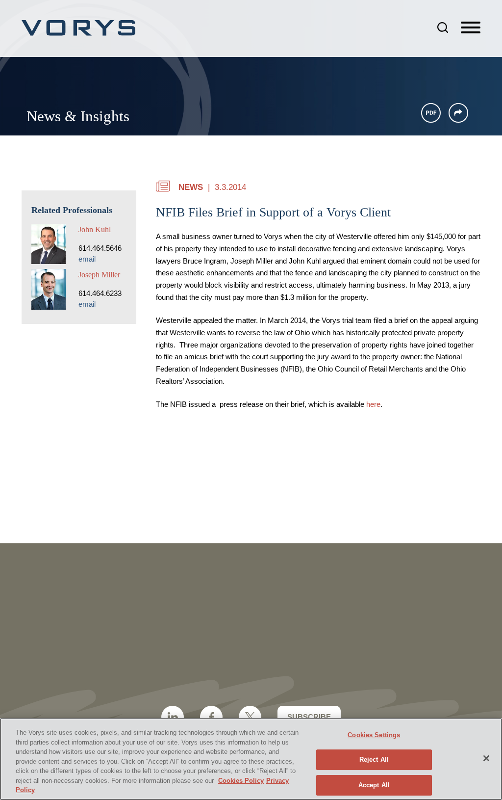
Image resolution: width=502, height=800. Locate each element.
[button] (458, 113)
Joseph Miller (99, 274)
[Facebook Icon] (211, 717)
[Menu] (470, 28)
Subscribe (309, 717)
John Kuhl (94, 229)
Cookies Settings (374, 735)
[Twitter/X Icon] (250, 717)
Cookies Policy (241, 780)
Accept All (374, 785)
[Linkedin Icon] (172, 717)
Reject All (374, 759)
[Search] (442, 27)
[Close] (486, 758)
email (87, 259)
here (373, 404)
